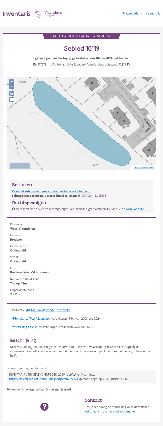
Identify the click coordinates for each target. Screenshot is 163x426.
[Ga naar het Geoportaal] (11, 93)
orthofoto (63, 310)
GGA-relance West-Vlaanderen (31, 318)
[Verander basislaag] (11, 99)
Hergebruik (153, 13)
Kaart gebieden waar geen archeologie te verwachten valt (51, 191)
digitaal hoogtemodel (40, 310)
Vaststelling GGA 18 (25, 327)
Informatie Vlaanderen (144, 167)
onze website (135, 209)
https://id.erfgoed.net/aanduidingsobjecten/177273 (43, 379)
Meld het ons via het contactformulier (110, 411)
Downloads (130, 13)
